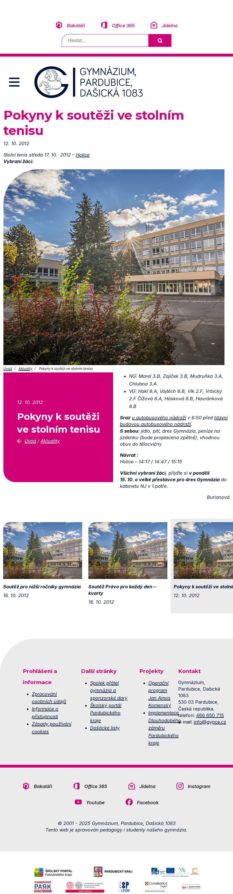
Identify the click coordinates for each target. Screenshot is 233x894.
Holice (83, 155)
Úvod (7, 369)
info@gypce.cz (210, 722)
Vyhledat (159, 40)
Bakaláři (76, 25)
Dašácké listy (105, 728)
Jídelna (170, 25)
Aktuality (25, 369)
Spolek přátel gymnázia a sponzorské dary (108, 690)
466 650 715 (210, 715)
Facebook (148, 802)
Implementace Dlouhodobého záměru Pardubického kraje (164, 728)
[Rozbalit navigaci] (14, 82)
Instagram (199, 786)
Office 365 (123, 25)
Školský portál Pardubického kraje (105, 713)
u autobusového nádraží (159, 417)
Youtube (95, 802)
